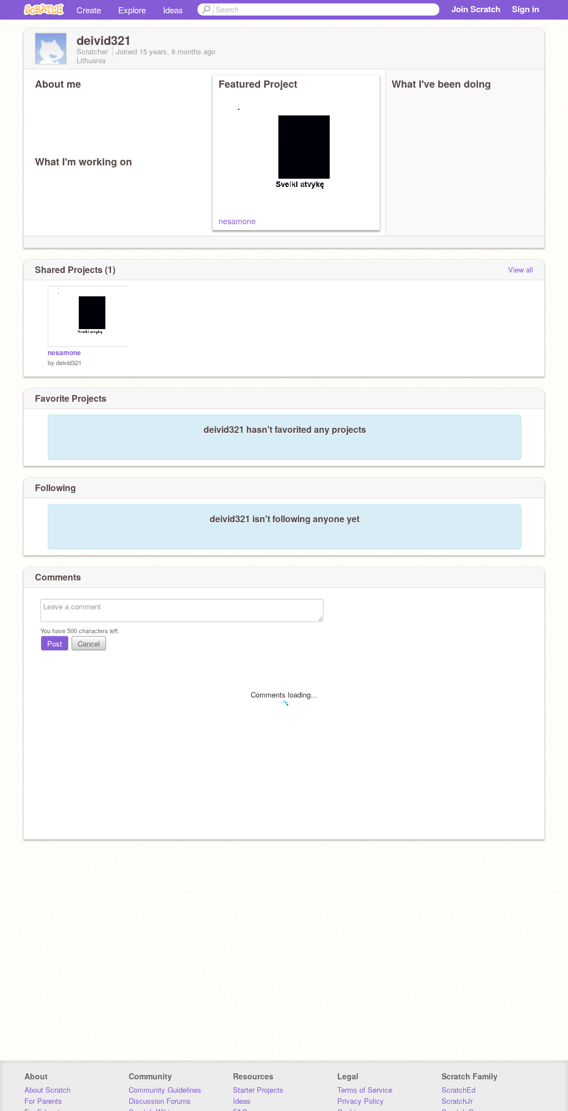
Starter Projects (258, 1089)
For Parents (43, 1100)
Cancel (89, 643)
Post (54, 643)
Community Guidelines (165, 1089)
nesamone (237, 220)
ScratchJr (457, 1100)
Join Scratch (476, 9)
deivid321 (69, 362)
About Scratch (47, 1089)
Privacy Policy (360, 1100)
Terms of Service (364, 1089)
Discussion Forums (160, 1100)
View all (520, 269)
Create (89, 10)
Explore (132, 10)
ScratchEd (458, 1089)
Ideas (173, 10)
